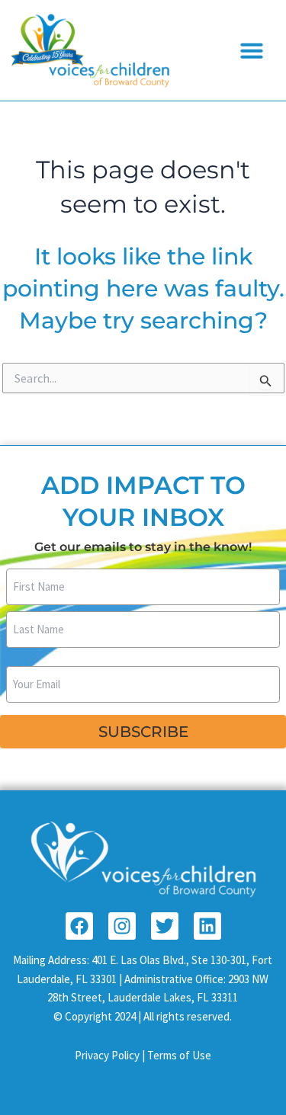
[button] (251, 50)
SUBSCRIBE (143, 732)
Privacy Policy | (111, 1055)
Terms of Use (179, 1055)
